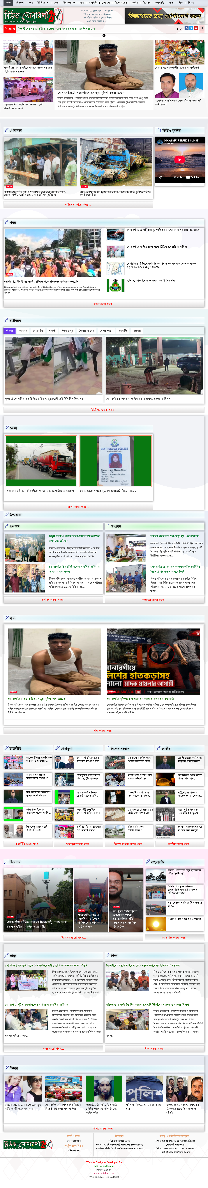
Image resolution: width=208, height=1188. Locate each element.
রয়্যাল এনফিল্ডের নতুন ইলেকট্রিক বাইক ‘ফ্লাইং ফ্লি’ (184, 875)
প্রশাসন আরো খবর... (53, 603)
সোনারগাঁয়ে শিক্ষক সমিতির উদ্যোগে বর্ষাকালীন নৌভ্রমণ (88, 926)
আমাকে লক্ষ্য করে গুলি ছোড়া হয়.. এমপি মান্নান (174, 540)
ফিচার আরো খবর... (104, 1132)
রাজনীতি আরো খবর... (28, 848)
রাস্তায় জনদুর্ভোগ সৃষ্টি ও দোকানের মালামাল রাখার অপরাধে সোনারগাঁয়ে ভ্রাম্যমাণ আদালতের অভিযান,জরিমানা (35, 193)
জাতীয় (166, 752)
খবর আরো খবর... (104, 304)
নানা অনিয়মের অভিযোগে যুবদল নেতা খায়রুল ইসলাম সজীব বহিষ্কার (38, 799)
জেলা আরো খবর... (78, 511)
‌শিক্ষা (114, 959)
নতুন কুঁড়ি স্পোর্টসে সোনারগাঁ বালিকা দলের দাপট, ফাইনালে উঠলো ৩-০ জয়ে (88, 818)
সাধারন (116, 530)
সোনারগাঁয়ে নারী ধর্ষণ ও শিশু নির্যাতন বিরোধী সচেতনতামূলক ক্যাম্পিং (144, 1110)
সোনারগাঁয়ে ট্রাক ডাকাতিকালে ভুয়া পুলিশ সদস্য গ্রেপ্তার (47, 29)
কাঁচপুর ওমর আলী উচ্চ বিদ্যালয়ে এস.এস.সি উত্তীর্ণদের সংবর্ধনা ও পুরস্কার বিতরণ (147, 1008)
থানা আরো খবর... (104, 734)
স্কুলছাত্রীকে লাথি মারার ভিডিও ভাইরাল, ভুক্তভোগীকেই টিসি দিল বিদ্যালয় (44, 399)
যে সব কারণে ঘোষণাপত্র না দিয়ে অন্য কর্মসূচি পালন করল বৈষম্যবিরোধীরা (190, 835)
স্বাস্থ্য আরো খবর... (53, 1052)
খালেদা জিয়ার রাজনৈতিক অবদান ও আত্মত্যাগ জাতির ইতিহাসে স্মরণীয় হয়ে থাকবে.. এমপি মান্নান (39, 766)
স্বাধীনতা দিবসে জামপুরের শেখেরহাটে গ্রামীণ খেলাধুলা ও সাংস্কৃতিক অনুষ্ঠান (90, 835)
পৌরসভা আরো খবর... (78, 205)
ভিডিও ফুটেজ (171, 130)
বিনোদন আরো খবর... (73, 942)
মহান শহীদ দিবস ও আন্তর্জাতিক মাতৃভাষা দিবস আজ (188, 817)
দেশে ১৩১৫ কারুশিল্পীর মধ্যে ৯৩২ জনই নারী (177, 67)
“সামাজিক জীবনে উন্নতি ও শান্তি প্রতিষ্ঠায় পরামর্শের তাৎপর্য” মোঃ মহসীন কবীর (182, 1112)
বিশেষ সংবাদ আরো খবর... (129, 848)
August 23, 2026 (37, 935)
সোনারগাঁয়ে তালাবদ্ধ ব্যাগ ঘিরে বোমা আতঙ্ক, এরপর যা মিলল (138, 399)
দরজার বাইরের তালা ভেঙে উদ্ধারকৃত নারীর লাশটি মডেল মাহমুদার (104, 1110)
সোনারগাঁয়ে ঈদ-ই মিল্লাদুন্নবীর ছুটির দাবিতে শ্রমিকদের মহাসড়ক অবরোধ (41, 281)
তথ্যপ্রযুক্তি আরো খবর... (174, 941)
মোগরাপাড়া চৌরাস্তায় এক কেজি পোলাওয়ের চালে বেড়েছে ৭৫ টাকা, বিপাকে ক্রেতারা (140, 818)
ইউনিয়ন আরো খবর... (104, 410)
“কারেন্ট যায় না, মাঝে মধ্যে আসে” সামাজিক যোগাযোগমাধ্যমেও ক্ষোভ (140, 799)
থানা (13, 622)
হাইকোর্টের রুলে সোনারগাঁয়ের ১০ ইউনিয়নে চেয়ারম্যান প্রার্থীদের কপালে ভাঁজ (139, 835)
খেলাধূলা (66, 752)
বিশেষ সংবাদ (120, 752)
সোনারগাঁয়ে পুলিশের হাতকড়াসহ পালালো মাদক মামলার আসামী (140, 703)
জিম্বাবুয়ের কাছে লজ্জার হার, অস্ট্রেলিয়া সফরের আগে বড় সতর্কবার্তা (88, 782)
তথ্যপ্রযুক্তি (157, 866)
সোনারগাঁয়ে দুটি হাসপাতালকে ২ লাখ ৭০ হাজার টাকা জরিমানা (37, 1008)
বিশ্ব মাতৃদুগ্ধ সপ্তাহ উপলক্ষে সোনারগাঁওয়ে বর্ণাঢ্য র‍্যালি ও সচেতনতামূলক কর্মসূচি (46, 969)
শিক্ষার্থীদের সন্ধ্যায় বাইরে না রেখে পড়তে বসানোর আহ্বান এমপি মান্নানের (143, 969)
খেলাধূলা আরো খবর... (79, 848)
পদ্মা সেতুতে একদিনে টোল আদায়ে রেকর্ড (185, 908)
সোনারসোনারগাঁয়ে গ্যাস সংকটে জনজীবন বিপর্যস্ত (140, 763)
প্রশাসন (14, 530)
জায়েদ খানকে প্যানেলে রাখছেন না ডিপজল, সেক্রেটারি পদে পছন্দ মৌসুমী (61, 1112)
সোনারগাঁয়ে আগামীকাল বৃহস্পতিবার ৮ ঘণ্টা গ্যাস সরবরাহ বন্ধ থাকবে (163, 230)
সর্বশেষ (9, 187)
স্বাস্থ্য (13, 959)
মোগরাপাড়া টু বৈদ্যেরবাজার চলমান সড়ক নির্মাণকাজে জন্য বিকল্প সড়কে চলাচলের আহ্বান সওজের (161, 265)
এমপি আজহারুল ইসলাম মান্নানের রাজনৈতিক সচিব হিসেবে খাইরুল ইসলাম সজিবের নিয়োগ (191, 766)
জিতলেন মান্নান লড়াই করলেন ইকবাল (36, 832)
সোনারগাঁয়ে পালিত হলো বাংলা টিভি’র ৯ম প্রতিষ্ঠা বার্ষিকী (157, 247)
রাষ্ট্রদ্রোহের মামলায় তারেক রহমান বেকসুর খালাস (189, 799)
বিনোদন (15, 866)
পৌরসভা (16, 130)
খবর (13, 222)
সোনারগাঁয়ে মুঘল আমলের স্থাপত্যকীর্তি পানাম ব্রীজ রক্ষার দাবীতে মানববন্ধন (182, 893)
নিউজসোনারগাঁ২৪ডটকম (17, 935)
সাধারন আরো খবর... (155, 604)
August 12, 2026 (86, 935)
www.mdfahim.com (104, 1177)
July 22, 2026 (120, 935)
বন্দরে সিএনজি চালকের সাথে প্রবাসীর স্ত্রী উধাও (28, 491)
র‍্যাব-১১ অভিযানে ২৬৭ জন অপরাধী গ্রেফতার (151, 280)
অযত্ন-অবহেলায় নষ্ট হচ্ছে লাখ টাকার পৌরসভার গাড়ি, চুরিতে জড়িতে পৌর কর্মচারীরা (115, 193)
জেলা (13, 428)
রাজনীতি (15, 752)
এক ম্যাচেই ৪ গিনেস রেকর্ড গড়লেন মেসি (87, 797)
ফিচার (14, 1072)
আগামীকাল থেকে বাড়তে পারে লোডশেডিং (190, 780)
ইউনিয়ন (15, 320)
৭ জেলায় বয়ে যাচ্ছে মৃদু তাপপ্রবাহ (184, 923)
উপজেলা (16, 519)
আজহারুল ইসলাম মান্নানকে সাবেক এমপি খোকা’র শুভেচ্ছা (37, 816)
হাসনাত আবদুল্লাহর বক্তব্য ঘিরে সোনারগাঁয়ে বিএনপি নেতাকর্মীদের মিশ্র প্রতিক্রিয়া (39, 783)
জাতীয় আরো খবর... (180, 848)
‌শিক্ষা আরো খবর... (155, 1052)
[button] (181, 29)
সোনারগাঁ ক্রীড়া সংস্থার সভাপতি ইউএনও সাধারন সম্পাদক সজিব (89, 765)
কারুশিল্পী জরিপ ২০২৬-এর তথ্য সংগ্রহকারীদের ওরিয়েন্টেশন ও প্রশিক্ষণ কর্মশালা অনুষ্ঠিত (126, 922)
